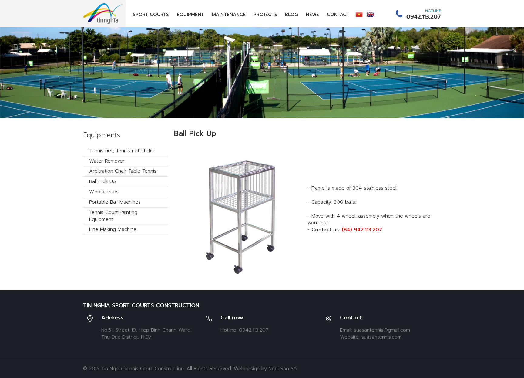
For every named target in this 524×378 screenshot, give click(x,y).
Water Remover (107, 161)
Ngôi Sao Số (283, 368)
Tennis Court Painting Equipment (113, 216)
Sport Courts (151, 14)
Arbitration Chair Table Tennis (122, 171)
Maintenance (229, 14)
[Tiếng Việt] (359, 14)
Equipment (190, 14)
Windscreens (104, 191)
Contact (338, 14)
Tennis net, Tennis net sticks (121, 150)
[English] (370, 14)
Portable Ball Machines (115, 202)
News (312, 14)
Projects (265, 14)
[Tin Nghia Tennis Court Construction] (103, 13)
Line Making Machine (112, 229)
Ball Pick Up (102, 181)
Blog (291, 14)
